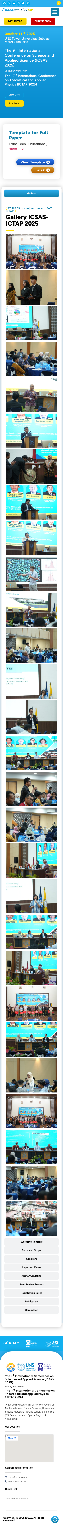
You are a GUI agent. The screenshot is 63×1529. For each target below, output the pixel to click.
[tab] (31, 193)
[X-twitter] (9, 3)
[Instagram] (28, 3)
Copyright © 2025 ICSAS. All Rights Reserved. (23, 1519)
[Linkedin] (18, 3)
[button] (55, 12)
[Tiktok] (23, 3)
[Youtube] (14, 3)
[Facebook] (4, 3)
